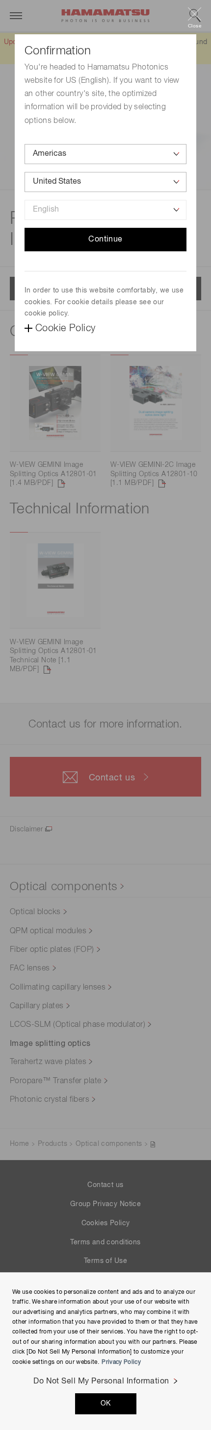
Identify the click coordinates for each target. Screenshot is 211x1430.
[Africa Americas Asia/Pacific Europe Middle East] (105, 154)
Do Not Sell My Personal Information (101, 1381)
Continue (105, 239)
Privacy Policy (121, 1362)
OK (106, 1403)
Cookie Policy (65, 328)
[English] (105, 210)
